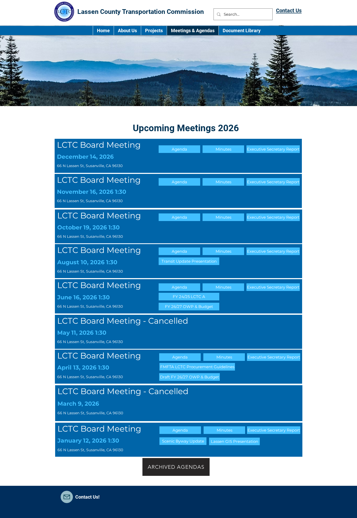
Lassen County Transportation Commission (141, 11)
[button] (179, 149)
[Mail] (67, 497)
